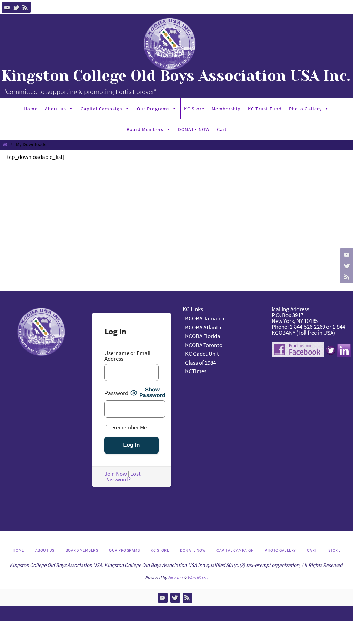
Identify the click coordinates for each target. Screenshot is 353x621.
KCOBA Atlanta (203, 327)
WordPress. (198, 577)
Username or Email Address (127, 356)
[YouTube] (7, 7)
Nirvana (175, 577)
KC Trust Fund (265, 108)
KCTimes (195, 371)
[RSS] (25, 7)
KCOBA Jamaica (205, 318)
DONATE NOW (194, 129)
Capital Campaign (101, 108)
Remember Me (129, 427)
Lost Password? (122, 476)
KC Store (194, 108)
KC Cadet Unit (202, 353)
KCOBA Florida (202, 336)
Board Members (145, 129)
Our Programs (153, 108)
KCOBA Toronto (203, 345)
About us (55, 108)
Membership (226, 108)
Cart (222, 129)
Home (31, 108)
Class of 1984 (200, 362)
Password (116, 393)
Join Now (115, 473)
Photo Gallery (305, 108)
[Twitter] (16, 7)
